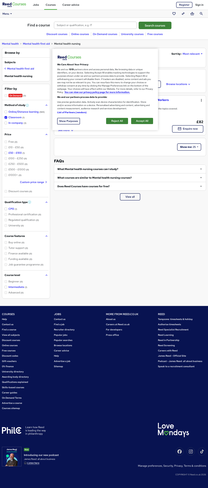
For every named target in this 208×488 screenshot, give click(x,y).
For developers (114, 329)
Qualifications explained (15, 382)
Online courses (80, 34)
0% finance (8, 366)
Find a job (59, 324)
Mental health (10, 43)
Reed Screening (166, 345)
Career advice (70, 5)
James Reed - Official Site (172, 355)
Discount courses (56, 34)
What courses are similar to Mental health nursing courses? (94, 177)
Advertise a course (12, 403)
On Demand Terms (12, 397)
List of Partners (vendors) (72, 112)
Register (184, 5)
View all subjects (11, 334)
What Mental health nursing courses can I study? (87, 169)
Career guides (9, 392)
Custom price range (32, 182)
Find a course (38, 25)
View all (130, 196)
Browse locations (176, 84)
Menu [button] (5, 13)
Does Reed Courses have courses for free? (83, 186)
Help (4, 319)
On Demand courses (105, 34)
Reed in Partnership (168, 340)
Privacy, (179, 465)
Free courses (155, 34)
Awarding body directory (15, 376)
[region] (105, 89)
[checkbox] (19, 69)
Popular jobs (60, 334)
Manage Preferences (150, 465)
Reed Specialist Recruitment (173, 329)
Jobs (36, 5)
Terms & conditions (195, 465)
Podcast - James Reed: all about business (180, 361)
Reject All (117, 121)
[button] (27, 105)
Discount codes (10, 355)
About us (111, 319)
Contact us (7, 324)
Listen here (33, 462)
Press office (112, 334)
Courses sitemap (11, 408)
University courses (132, 34)
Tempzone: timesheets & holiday (175, 319)
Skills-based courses (13, 387)
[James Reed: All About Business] (11, 456)
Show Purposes (68, 121)
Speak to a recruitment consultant (176, 366)
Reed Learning (166, 334)
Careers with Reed (168, 350)
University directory (13, 371)
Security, (168, 465)
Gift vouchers (9, 361)
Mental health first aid (36, 43)
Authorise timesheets (169, 324)
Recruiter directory (64, 329)
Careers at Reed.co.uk (118, 324)
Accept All (142, 121)
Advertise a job (62, 361)
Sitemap (58, 366)
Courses (51, 5)
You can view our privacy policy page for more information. (97, 92)
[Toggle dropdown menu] (201, 100)
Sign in (199, 5)
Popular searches (63, 340)
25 (188, 147)
